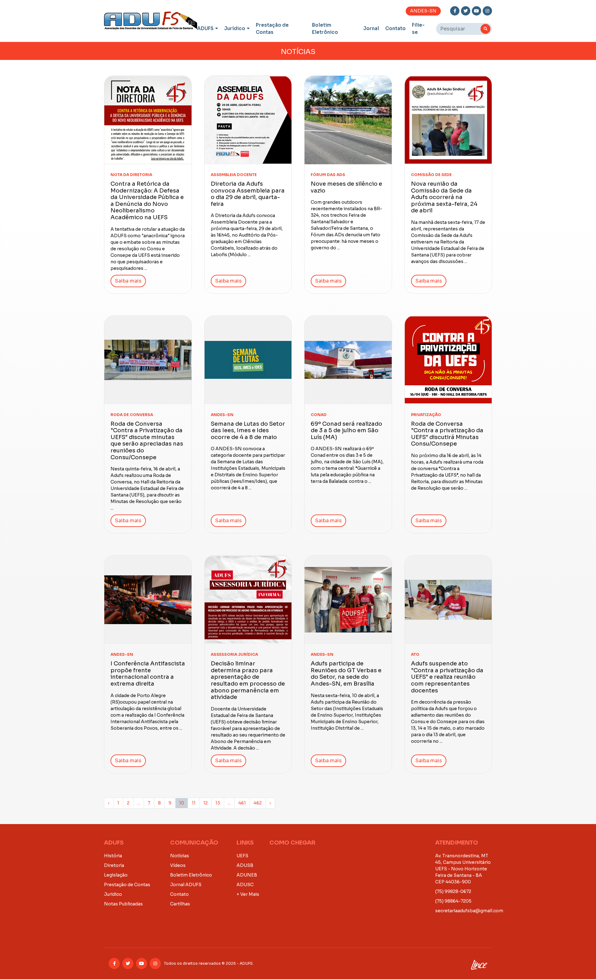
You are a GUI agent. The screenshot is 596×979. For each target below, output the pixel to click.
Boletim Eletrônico (325, 28)
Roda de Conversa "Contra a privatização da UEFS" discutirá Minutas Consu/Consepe (447, 433)
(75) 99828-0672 (453, 891)
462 (258, 803)
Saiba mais (128, 281)
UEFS (242, 856)
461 (242, 803)
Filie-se (418, 28)
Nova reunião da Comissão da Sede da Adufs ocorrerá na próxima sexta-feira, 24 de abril (444, 197)
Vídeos (178, 865)
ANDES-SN (423, 11)
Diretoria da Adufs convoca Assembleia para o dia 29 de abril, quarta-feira (248, 193)
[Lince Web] (478, 963)
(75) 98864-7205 (453, 901)
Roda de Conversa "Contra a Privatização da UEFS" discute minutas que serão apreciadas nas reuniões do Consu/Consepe (147, 440)
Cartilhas (180, 904)
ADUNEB (247, 875)
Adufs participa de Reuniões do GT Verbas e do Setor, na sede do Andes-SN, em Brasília (346, 673)
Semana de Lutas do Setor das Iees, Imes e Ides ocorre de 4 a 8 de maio (248, 430)
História (113, 856)
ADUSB (245, 865)
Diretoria (114, 865)
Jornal (371, 28)
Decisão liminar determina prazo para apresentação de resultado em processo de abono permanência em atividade (248, 680)
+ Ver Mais (248, 894)
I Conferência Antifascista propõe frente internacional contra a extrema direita (148, 673)
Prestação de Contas (272, 28)
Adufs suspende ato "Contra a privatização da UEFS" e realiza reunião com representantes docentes (447, 677)
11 (194, 803)
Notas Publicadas (123, 904)
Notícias (179, 856)
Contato (395, 28)
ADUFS (205, 28)
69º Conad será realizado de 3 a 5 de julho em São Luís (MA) (346, 430)
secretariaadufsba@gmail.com (469, 910)
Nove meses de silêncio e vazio (346, 187)
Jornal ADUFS (185, 884)
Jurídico (234, 28)
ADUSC (245, 884)
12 (205, 803)
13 (217, 803)
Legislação (116, 875)
